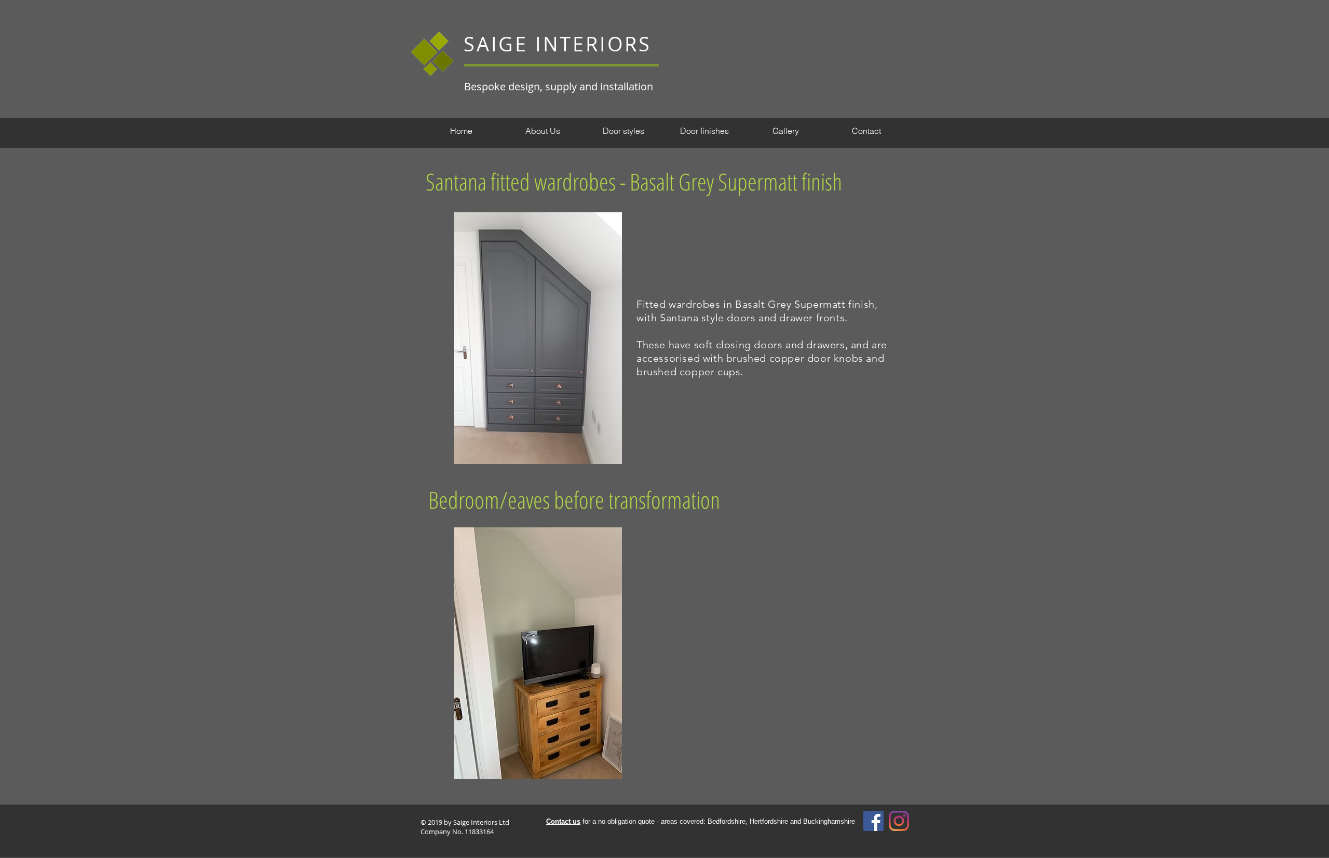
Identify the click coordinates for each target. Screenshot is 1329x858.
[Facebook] (873, 821)
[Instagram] (899, 821)
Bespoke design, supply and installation (558, 86)
